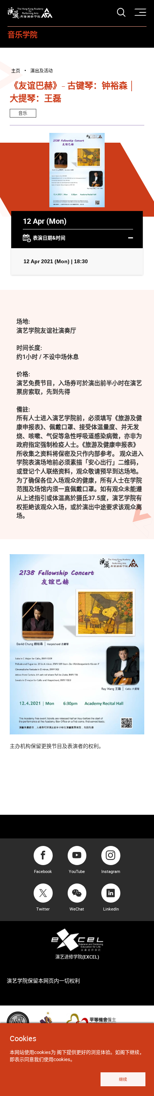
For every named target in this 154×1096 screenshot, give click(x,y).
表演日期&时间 (49, 238)
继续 (123, 1079)
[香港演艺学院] (30, 13)
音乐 (22, 113)
